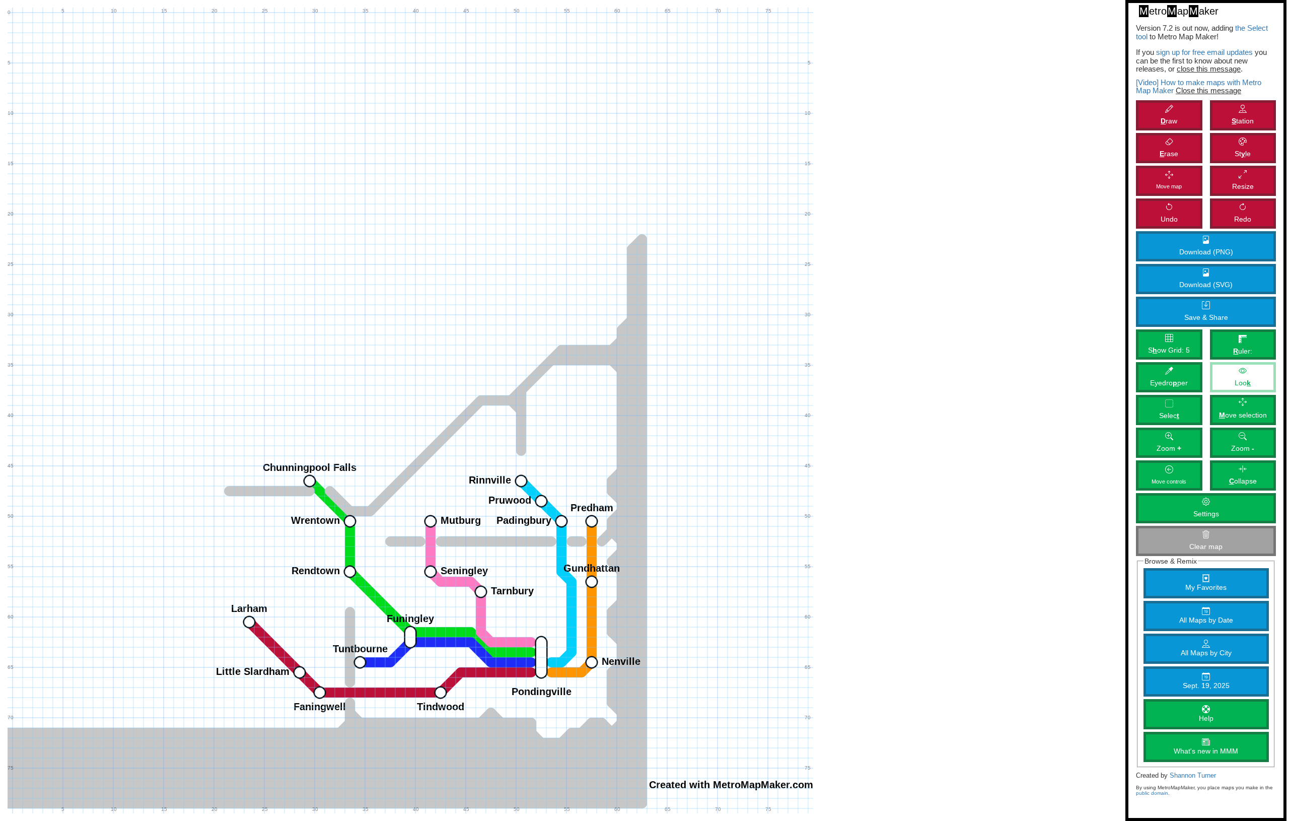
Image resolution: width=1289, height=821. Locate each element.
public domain (1152, 793)
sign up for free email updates (1204, 52)
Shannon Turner (1193, 775)
